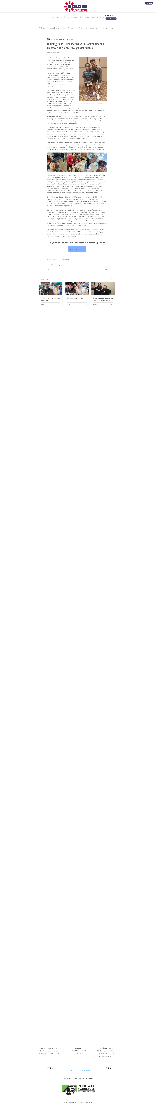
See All (113, 279)
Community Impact (93, 28)
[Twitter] (48, 1068)
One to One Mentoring (63, 259)
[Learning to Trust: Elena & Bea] (77, 288)
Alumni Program (68, 28)
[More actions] (106, 39)
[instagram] (110, 16)
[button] (113, 28)
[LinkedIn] (113, 16)
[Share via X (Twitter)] (52, 265)
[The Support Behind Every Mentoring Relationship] (50, 288)
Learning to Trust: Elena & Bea (75, 298)
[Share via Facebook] (48, 265)
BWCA (80, 28)
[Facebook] (46, 1068)
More (105, 28)
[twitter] (108, 16)
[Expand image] (57, 162)
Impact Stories (53, 28)
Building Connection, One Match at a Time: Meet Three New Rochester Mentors (103, 299)
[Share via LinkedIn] (56, 265)
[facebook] (105, 16)
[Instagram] (50, 1068)
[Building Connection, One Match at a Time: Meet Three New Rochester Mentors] (103, 288)
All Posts (42, 28)
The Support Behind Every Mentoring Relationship (50, 299)
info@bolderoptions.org (77, 1050)
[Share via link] (59, 265)
